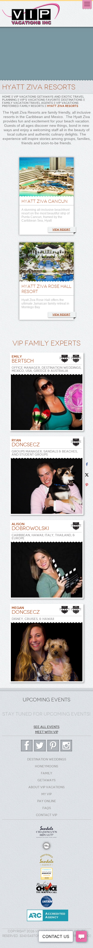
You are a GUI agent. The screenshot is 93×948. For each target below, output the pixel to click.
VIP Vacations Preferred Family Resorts (40, 104)
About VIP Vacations (46, 787)
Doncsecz (26, 443)
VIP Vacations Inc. (31, 14)
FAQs (46, 808)
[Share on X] (87, 474)
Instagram (66, 745)
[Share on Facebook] (87, 464)
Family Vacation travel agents (27, 103)
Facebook (27, 745)
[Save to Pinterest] (87, 484)
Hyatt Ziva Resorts (62, 106)
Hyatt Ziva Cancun (44, 201)
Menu (87, 5)
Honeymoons (46, 766)
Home (6, 96)
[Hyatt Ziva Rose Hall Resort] (46, 262)
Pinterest (53, 745)
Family (46, 773)
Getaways (46, 780)
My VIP (46, 794)
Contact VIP (46, 815)
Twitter (40, 745)
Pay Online (46, 801)
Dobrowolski (30, 526)
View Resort (61, 229)
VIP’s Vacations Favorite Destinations (51, 100)
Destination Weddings (46, 759)
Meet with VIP (46, 732)
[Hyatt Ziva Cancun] (46, 177)
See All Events (46, 726)
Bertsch (23, 359)
